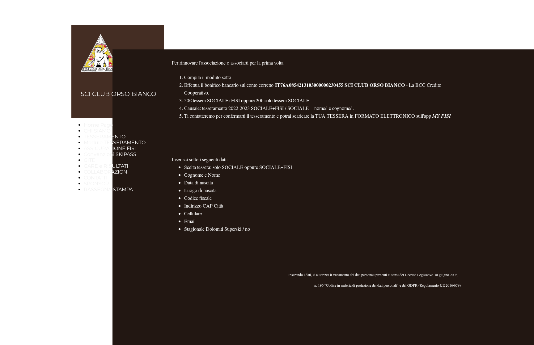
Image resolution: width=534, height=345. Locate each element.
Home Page (98, 125)
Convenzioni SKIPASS (110, 154)
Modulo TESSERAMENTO (115, 142)
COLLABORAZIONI (106, 172)
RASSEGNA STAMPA (108, 189)
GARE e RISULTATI (106, 166)
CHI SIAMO (97, 131)
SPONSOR (96, 184)
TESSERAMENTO (104, 137)
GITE (89, 160)
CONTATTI (96, 178)
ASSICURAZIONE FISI (110, 148)
